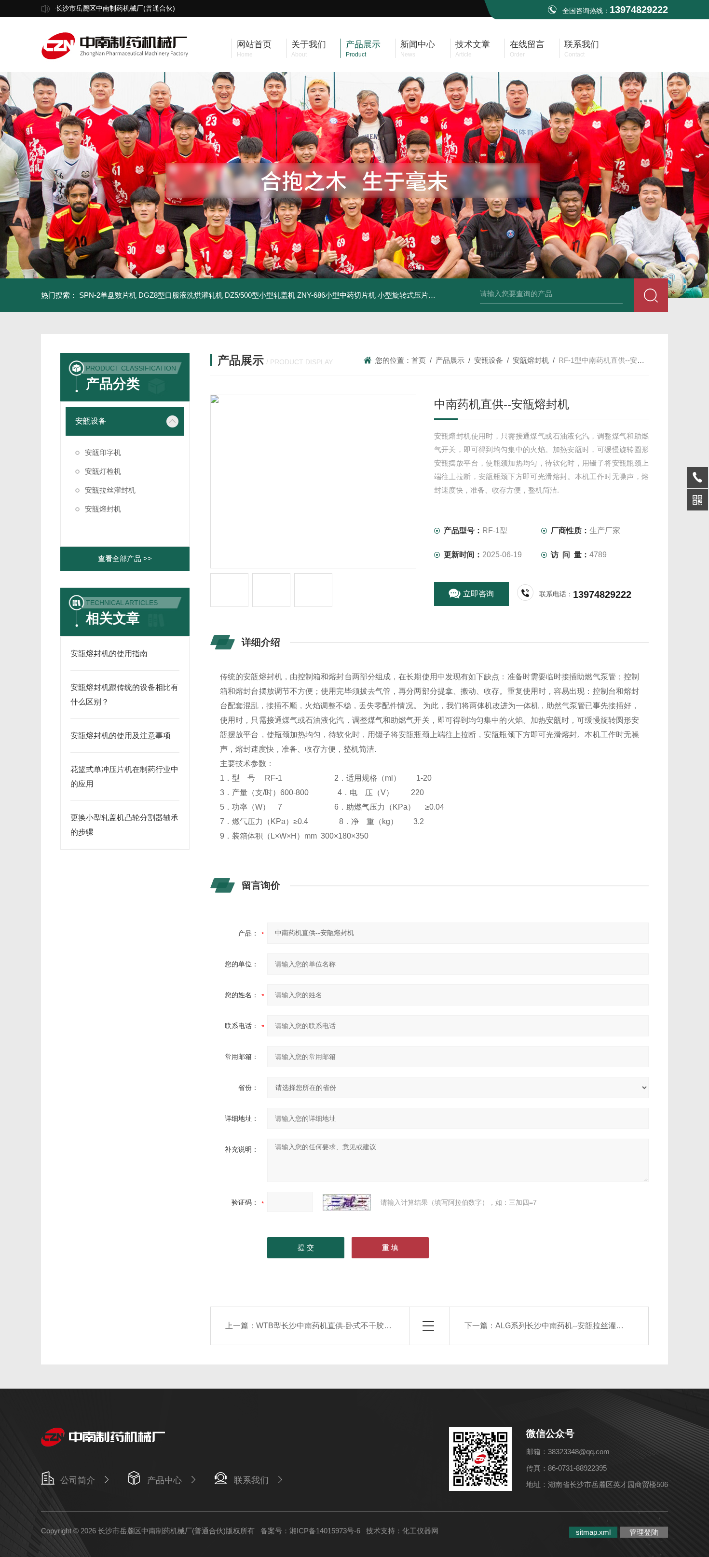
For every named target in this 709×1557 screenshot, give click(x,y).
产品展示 (450, 360)
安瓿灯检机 (103, 471)
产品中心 (164, 1480)
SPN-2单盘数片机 (107, 295)
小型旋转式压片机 (407, 295)
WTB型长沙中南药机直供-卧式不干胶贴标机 (331, 1326)
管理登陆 (643, 1532)
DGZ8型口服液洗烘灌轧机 (180, 295)
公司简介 (77, 1480)
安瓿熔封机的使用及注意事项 (120, 735)
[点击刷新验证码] (347, 1202)
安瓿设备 (90, 421)
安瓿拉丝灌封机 (110, 490)
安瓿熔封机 (103, 509)
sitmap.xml (593, 1532)
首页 (418, 360)
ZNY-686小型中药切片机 (336, 295)
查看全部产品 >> (125, 558)
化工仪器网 (420, 1531)
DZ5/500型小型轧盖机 (260, 295)
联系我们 (251, 1480)
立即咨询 (478, 594)
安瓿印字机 (103, 452)
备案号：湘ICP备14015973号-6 (310, 1531)
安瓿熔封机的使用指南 (109, 653)
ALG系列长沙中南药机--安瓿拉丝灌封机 (563, 1326)
